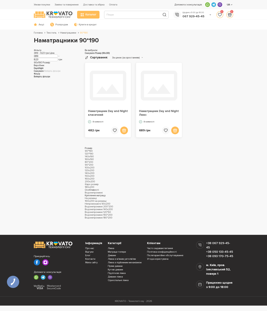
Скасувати (39, 71)
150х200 (89, 176)
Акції (41, 24)
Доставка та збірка (93, 4)
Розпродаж (61, 24)
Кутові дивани (115, 269)
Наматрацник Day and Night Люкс (159, 113)
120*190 (89, 153)
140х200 (89, 173)
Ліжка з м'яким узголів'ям (122, 258)
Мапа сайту (91, 262)
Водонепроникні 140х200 (99, 209)
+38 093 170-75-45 (219, 256)
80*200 (89, 162)
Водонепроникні (94, 192)
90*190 (84, 32)
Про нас (89, 248)
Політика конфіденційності (162, 251)
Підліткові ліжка (117, 273)
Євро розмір (92, 184)
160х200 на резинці (95, 201)
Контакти (90, 258)
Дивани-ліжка (115, 276)
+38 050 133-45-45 (219, 252)
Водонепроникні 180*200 (98, 217)
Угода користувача (157, 258)
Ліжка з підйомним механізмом (125, 262)
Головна (38, 32)
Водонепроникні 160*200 (98, 214)
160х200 (89, 178)
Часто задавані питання (160, 248)
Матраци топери (117, 251)
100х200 (89, 167)
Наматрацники (68, 32)
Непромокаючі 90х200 (97, 203)
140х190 (89, 156)
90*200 (89, 164)
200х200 (90, 181)
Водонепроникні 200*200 (99, 206)
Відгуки (89, 251)
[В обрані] (115, 130)
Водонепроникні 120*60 (98, 212)
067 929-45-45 (193, 16)
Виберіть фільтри (52, 71)
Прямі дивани (115, 266)
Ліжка (111, 248)
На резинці (91, 198)
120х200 (89, 170)
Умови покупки (42, 4)
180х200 (89, 187)
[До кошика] (124, 130)
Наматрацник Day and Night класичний (108, 113)
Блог (88, 255)
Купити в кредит (88, 24)
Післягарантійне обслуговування (165, 255)
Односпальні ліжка (118, 280)
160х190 (89, 159)
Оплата (113, 4)
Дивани (112, 255)
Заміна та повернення (66, 4)
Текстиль (51, 32)
